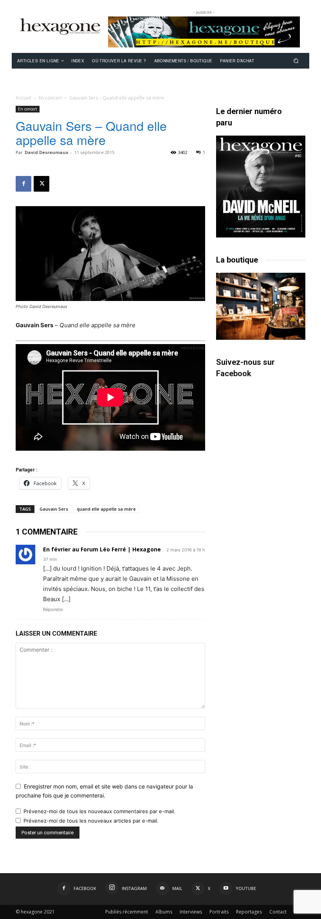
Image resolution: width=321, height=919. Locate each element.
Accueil (23, 97)
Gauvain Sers (54, 509)
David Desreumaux (46, 152)
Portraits (219, 911)
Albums (163, 911)
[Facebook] (23, 184)
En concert (50, 97)
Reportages (249, 911)
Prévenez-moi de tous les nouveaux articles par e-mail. (91, 820)
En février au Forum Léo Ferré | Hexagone (102, 549)
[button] (296, 60)
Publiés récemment (126, 911)
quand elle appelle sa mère (106, 509)
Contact (278, 911)
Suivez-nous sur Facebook (245, 367)
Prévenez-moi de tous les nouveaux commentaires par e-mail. (99, 811)
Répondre (53, 609)
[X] (41, 184)
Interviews (191, 911)
